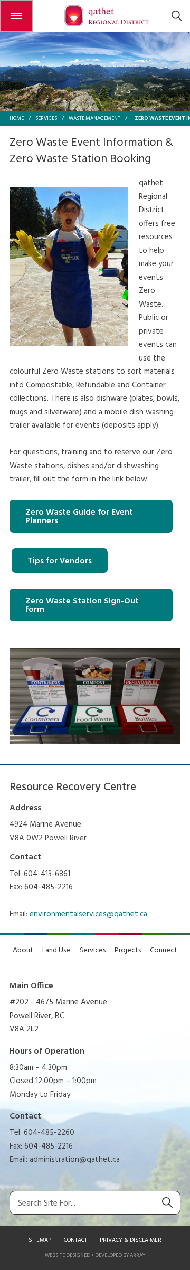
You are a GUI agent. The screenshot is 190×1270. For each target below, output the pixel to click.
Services (46, 118)
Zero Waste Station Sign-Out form (82, 605)
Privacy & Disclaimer (131, 1240)
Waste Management (94, 118)
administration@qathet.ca (75, 1159)
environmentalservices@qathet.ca (88, 914)
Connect (163, 950)
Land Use (56, 950)
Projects (128, 950)
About (23, 950)
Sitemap (39, 1240)
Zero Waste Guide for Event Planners (79, 517)
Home (17, 118)
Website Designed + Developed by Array (95, 1255)
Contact (75, 1240)
